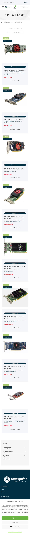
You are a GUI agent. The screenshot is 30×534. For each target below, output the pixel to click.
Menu (25, 2)
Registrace (26, 7)
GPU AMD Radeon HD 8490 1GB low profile (13, 217)
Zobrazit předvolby (15, 526)
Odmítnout (15, 522)
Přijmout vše (15, 518)
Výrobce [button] (6, 456)
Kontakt (3, 492)
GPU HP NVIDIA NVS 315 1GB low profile (13, 317)
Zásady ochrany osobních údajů (15, 532)
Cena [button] (5, 444)
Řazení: (8, 32)
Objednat (13, 67)
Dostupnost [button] (7, 448)
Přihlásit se (20, 7)
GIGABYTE (8, 459)
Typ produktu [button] (8, 452)
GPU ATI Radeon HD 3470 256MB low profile (14, 417)
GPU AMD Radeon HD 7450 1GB (13, 120)
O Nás (2, 489)
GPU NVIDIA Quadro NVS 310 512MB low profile (14, 267)
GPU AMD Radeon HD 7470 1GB (13, 168)
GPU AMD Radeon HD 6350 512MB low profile (14, 367)
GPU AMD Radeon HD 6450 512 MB (14, 70)
